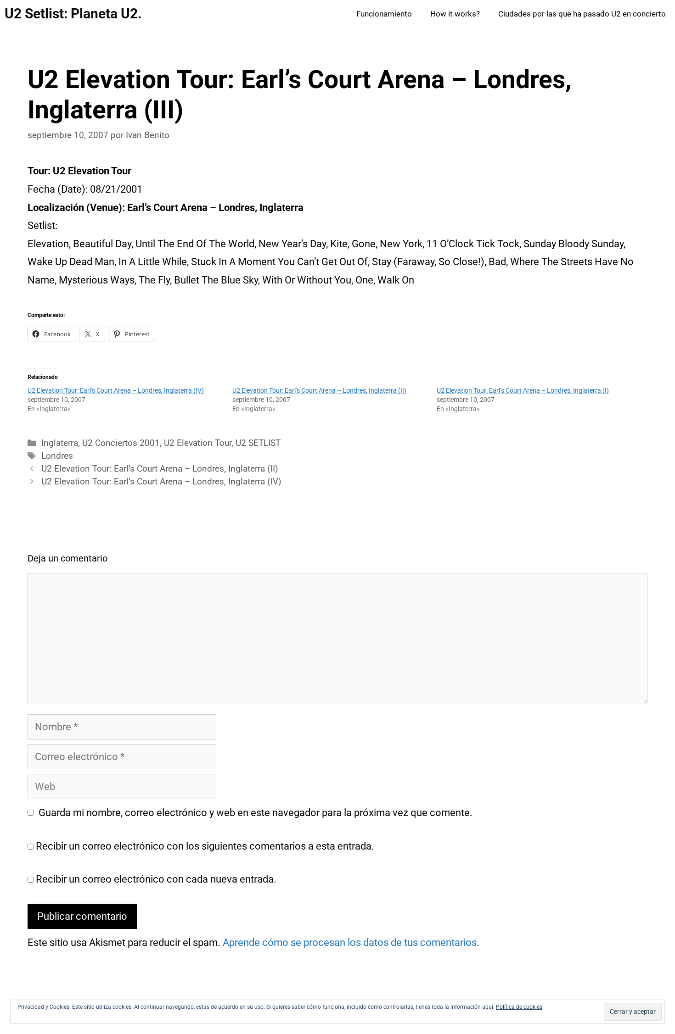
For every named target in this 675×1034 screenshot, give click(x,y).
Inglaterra (59, 443)
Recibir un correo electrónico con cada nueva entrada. (156, 879)
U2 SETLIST (258, 443)
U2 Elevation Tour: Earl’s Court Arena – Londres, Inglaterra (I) (523, 390)
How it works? (455, 13)
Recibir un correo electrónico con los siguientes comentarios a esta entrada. (205, 846)
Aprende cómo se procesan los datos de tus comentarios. (351, 942)
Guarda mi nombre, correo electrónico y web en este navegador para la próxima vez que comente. (255, 812)
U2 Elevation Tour (197, 443)
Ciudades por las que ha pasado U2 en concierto (582, 13)
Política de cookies (519, 1007)
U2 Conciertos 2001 (121, 443)
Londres (57, 456)
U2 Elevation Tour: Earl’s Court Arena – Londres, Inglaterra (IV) (116, 390)
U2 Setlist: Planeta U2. (73, 14)
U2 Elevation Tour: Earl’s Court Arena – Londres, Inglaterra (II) (319, 390)
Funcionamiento (384, 13)
